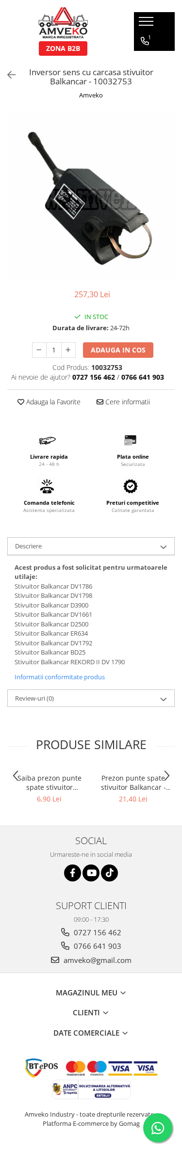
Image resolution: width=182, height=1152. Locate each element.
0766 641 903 (96, 946)
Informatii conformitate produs (60, 676)
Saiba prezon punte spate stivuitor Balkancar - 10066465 (49, 782)
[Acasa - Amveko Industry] (63, 24)
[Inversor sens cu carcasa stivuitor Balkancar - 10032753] (91, 195)
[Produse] (147, 24)
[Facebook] (72, 872)
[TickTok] (109, 872)
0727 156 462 (96, 932)
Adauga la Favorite (52, 401)
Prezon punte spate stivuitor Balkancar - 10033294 (133, 782)
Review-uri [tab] (34, 698)
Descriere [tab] (28, 546)
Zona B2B (63, 48)
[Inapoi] (7, 74)
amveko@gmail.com (97, 960)
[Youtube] (91, 872)
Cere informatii (126, 401)
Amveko (91, 95)
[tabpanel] (91, 195)
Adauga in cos (118, 349)
